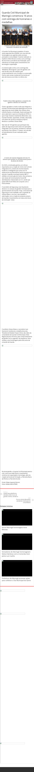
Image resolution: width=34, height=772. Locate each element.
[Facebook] (17, 770)
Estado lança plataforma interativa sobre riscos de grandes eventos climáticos (10, 494)
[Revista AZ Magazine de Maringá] (17, 2)
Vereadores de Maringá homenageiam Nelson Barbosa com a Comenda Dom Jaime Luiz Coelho (16, 554)
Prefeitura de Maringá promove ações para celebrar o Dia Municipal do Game (16, 579)
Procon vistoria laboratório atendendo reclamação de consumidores (23, 500)
